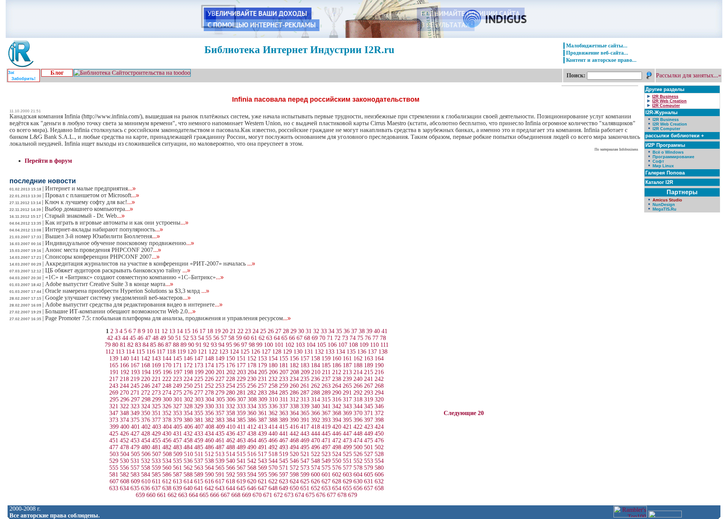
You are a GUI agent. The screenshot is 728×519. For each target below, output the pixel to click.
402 (146, 426)
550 (336, 461)
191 (114, 372)
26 (271, 331)
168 (145, 365)
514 (230, 454)
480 (145, 447)
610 (146, 481)
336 (273, 406)
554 (379, 461)
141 (135, 358)
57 (224, 338)
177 (241, 365)
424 (379, 426)
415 (283, 426)
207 (284, 372)
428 (145, 433)
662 (172, 495)
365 (304, 413)
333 (241, 406)
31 (309, 331)
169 (156, 365)
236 (315, 379)
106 (332, 344)
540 (230, 461)
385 (241, 420)
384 (230, 420)
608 (124, 481)
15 (187, 331)
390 (294, 420)
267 (368, 385)
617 (219, 481)
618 (230, 481)
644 (230, 488)
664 (193, 495)
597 (283, 474)
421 (347, 426)
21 (233, 331)
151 (241, 358)
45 (133, 338)
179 (262, 365)
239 (347, 379)
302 (188, 399)
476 (379, 440)
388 (273, 420)
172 (188, 365)
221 (156, 379)
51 (178, 338)
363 (283, 413)
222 (166, 379)
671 (267, 495)
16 (195, 331)
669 (246, 495)
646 (251, 488)
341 (326, 406)
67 (300, 338)
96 (237, 344)
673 (288, 495)
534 (166, 461)
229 (241, 379)
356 (209, 413)
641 (198, 488)
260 (294, 385)
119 (181, 351)
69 (315, 338)
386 (251, 420)
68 (307, 338)
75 (360, 338)
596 (273, 474)
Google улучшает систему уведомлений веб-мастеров (118, 297)
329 (198, 406)
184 (315, 365)
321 (113, 406)
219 (135, 379)
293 (368, 392)
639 (177, 488)
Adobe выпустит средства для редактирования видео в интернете (134, 304)
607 (114, 481)
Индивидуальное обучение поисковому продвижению (119, 243)
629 (347, 481)
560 (166, 467)
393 (326, 420)
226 (209, 379)
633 (113, 488)
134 (340, 351)
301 (177, 399)
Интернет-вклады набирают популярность (104, 229)
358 (230, 413)
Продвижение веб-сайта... (597, 53)
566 (230, 467)
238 (336, 379)
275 (177, 392)
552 (357, 461)
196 (167, 372)
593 (241, 474)
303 (199, 399)
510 (188, 454)
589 (198, 474)
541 (241, 461)
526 (357, 454)
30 (301, 331)
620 (251, 481)
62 (262, 338)
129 (287, 351)
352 (166, 413)
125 (244, 351)
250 (188, 385)
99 (259, 344)
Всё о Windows (668, 152)
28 (286, 331)
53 (193, 338)
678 (342, 495)
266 (357, 385)
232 (273, 379)
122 (213, 351)
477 (113, 447)
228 (230, 379)
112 (109, 351)
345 (368, 406)
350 (145, 413)
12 (165, 331)
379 (177, 420)
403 (156, 426)
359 (241, 413)
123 (223, 351)
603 (347, 474)
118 (171, 351)
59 (239, 338)
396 (357, 420)
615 (198, 481)
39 (369, 331)
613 (177, 481)
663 (182, 495)
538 (209, 461)
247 (156, 385)
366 (315, 413)
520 (294, 454)
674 (299, 495)
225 (198, 379)
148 (209, 358)
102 (289, 344)
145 (177, 358)
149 (219, 358)
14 (180, 331)
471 (326, 440)
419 (326, 426)
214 (357, 372)
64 (277, 338)
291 (347, 392)
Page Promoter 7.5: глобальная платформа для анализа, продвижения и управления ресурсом (168, 318)
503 (114, 454)
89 (183, 344)
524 (336, 454)
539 (219, 461)
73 (345, 338)
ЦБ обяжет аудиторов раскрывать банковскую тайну (117, 270)
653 (326, 488)
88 (176, 344)
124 (234, 351)
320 (379, 399)
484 (188, 447)
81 (123, 344)
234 (294, 379)
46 (140, 338)
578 (357, 467)
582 (124, 474)
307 (241, 399)
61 (254, 338)
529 (113, 461)
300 (167, 399)
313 (304, 399)
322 (124, 406)
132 (319, 351)
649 (283, 488)
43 (118, 338)
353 (177, 413)
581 (113, 474)
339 (304, 406)
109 (364, 344)
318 (357, 399)
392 (315, 420)
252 (209, 385)
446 (336, 433)
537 (198, 461)
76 (368, 338)
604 (357, 474)
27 (278, 331)
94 (221, 344)
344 (357, 406)
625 (304, 481)
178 (251, 365)
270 (124, 392)
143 (156, 358)
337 (283, 406)
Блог (57, 72)
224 (188, 379)
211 (326, 372)
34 (331, 331)
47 (148, 338)
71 (330, 338)
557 (135, 467)
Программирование (673, 156)
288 (315, 392)
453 (135, 440)
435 (219, 433)
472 (336, 440)
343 (347, 406)
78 (383, 338)
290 (336, 392)
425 (113, 433)
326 (166, 406)
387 (262, 420)
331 (219, 406)
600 (315, 474)
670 (257, 495)
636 (145, 488)
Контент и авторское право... (601, 60)
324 (145, 406)
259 (283, 385)
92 (206, 344)
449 (368, 433)
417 (304, 426)
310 (273, 399)
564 (209, 467)
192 (124, 372)
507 (156, 454)
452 (124, 440)
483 (177, 447)
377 (156, 420)
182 (294, 365)
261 (304, 385)
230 (251, 379)
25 (263, 331)
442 (294, 433)
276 (188, 392)
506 (146, 454)
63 (269, 338)
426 (124, 433)
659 (140, 495)
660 (150, 495)
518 (273, 454)
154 (273, 358)
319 (368, 399)
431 (177, 433)
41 (384, 331)
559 (156, 467)
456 (166, 440)
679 (352, 495)
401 (135, 426)
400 (124, 426)
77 (375, 338)
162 (357, 358)
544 (273, 461)
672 (278, 495)
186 (336, 365)
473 (347, 440)
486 (209, 447)
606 (379, 474)
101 (279, 344)
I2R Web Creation (670, 124)
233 (283, 379)
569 (262, 467)
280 (230, 392)
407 (199, 426)
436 (230, 433)
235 (304, 379)
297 (135, 399)
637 (156, 488)
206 (273, 372)
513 (219, 454)
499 (347, 447)
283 (262, 392)
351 (156, 413)
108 (353, 344)
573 (304, 467)
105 (321, 344)
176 (230, 365)
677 (331, 495)
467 (283, 440)
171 (177, 365)
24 (256, 331)
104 (310, 344)
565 (219, 467)
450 (379, 433)
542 (251, 461)
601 (326, 474)
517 (262, 454)
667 (225, 495)
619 (241, 481)
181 (283, 365)
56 (216, 338)
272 (145, 392)
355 (198, 413)
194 (146, 372)
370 (357, 413)
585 (156, 474)
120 (191, 351)
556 (124, 467)
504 (124, 454)
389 (283, 420)
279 (219, 392)
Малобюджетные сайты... (597, 45)
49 (163, 338)
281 (241, 392)
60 (246, 338)
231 (262, 379)
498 (336, 447)
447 (347, 433)
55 (209, 338)
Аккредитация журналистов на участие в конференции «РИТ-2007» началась (150, 263)
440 (273, 433)
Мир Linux (663, 166)
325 (156, 406)
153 (262, 358)
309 (262, 399)
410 (230, 426)
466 (273, 440)
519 (283, 454)
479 (135, 447)
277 (198, 392)
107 (342, 344)
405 (177, 426)
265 (347, 385)
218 (124, 379)
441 (283, 433)
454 (145, 440)
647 (262, 488)
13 (172, 331)
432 (188, 433)
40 (377, 331)
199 (199, 372)
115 (140, 351)
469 (304, 440)
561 (177, 467)
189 (368, 365)
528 (379, 454)
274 (166, 392)
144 (166, 358)
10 (150, 331)
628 (336, 481)
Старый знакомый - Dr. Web (85, 215)
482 (166, 447)
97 (244, 344)
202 (230, 372)
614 (188, 481)
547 (304, 461)
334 (251, 406)
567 (241, 467)
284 (273, 392)
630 (357, 481)
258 (273, 385)
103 (300, 344)
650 (294, 488)
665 (204, 495)
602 (336, 474)
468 (294, 440)
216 (379, 372)
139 (113, 358)
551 (347, 461)
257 (262, 385)
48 (155, 338)
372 (379, 413)
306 (230, 399)
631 (368, 481)
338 (294, 406)
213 (347, 372)
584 (145, 474)
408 (209, 426)
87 (168, 344)
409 (220, 426)
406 (188, 426)
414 (273, 426)
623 (283, 481)
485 (198, 447)
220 (145, 379)
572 (294, 467)
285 (283, 392)
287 (304, 392)
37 (354, 331)
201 (220, 372)
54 (201, 338)
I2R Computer (666, 128)
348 (124, 413)
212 (336, 372)
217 (113, 379)
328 (188, 406)
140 (124, 358)
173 (198, 365)
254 (230, 385)
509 (177, 454)
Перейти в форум (48, 160)
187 (347, 365)
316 (336, 399)
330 (209, 406)
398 (379, 420)
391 (304, 420)
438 (251, 433)
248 (166, 385)
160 (336, 358)
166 (124, 365)
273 (156, 392)
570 (273, 467)
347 (113, 413)
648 (273, 488)
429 (156, 433)
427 (135, 433)
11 (157, 331)
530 (124, 461)
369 (347, 413)
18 (210, 331)
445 (326, 433)
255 (241, 385)
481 (156, 447)
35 (339, 331)
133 (329, 351)
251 (198, 385)
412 (251, 426)
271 (135, 392)
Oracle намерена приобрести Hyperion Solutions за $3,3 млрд (127, 291)
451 (113, 440)
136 (361, 351)
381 (198, 420)
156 (294, 358)
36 (347, 331)
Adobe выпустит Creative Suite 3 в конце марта (109, 284)
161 (347, 358)
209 (305, 372)
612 (166, 481)
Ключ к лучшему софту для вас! (90, 202)
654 (336, 488)
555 (113, 467)
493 (283, 447)
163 (368, 358)
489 (241, 447)
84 (146, 344)
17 (202, 331)
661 (161, 495)
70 (322, 338)
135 (351, 351)
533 (156, 461)
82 (130, 344)
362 (273, 413)
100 (268, 344)
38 (362, 331)
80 (115, 344)
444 (315, 433)
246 (145, 385)
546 (294, 461)
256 (251, 385)
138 (383, 351)
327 (177, 406)
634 (124, 488)
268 (379, 385)
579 (368, 467)
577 (347, 467)
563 (198, 467)
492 (273, 447)
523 (326, 454)
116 (150, 351)
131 (308, 351)
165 (113, 365)
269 (113, 392)
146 (188, 358)
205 (262, 372)
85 (153, 344)
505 (135, 454)
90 (191, 344)
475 (368, 440)
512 (209, 454)
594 (251, 474)
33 (324, 331)
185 (326, 365)
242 (379, 379)
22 (240, 331)
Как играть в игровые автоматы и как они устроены (116, 222)
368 (336, 413)
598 (294, 474)
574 (315, 467)
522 (315, 454)
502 (379, 447)
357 (219, 413)
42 (110, 338)
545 (283, 461)
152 (251, 358)
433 (198, 433)
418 (315, 426)
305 (220, 399)
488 (230, 447)
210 (315, 372)
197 (177, 372)
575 (326, 467)
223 (177, 379)
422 (357, 426)
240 (357, 379)
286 (294, 392)
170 (166, 365)
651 (304, 488)
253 (219, 385)
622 (273, 481)
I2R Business (666, 119)
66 (292, 338)
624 (294, 481)
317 (347, 399)
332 (230, 406)
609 (135, 481)
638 (166, 488)
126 (255, 351)
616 (209, 481)
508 (167, 454)
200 (209, 372)
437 (241, 433)
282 (251, 392)
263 (326, 385)
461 (219, 440)
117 (161, 351)
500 (357, 447)
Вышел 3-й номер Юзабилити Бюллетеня (102, 236)
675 (310, 495)
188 (357, 365)
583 (135, 474)
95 (229, 344)
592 (230, 474)
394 (336, 420)
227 (219, 379)
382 (209, 420)
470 (315, 440)
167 (135, 365)
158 (315, 358)
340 (315, 406)
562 (188, 467)
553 (368, 461)
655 (347, 488)
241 (368, 379)
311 (283, 399)
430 (166, 433)
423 (368, 426)
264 (336, 385)
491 (262, 447)
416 (294, 426)
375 (135, 420)
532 (145, 461)
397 (368, 420)
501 (368, 447)
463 (241, 440)
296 (124, 399)
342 (336, 406)
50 (171, 338)
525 (347, 454)
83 (138, 344)
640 (188, 488)
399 (114, 426)
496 (315, 447)
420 (336, 426)
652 (315, 488)
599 (304, 474)
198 (188, 372)
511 (199, 454)
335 (262, 406)
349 (135, 413)
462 (230, 440)
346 (379, 406)
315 (326, 399)
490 (251, 447)
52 (186, 338)
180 (273, 365)
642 (209, 488)
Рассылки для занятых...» (688, 75)
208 (294, 372)
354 (188, 413)
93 (214, 344)
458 (188, 440)
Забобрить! (23, 78)
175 (219, 365)
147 (198, 358)
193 (135, 372)
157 (304, 358)
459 (198, 440)
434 (209, 433)
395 (347, 420)
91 (199, 344)
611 (156, 481)
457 (177, 440)
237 (326, 379)
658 (379, 488)
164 (379, 358)
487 (219, 447)
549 (326, 461)
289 (326, 392)
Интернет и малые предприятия (90, 188)
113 (120, 351)
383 (219, 420)
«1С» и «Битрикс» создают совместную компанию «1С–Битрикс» (134, 277)
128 (276, 351)
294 (379, 392)
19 (218, 331)
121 (202, 351)
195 (156, 372)
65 (284, 338)
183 (304, 365)
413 (262, 426)
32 (316, 331)
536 (188, 461)
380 (188, 420)
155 (283, 358)
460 (209, 440)
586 (166, 474)
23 (248, 331)
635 (135, 488)
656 (357, 488)
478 (124, 447)
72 (337, 338)
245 (135, 385)
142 (145, 358)
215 (368, 372)
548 (315, 461)
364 (294, 413)
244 (124, 385)
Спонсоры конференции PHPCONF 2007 (102, 256)
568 (251, 467)
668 (235, 495)
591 (219, 474)
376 (145, 420)
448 (357, 433)
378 (166, 420)
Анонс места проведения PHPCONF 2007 (103, 250)
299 (156, 399)
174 (209, 365)
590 (209, 474)
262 (315, 385)
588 (188, 474)
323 (135, 406)
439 (262, 433)
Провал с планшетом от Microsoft (92, 195)
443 (304, 433)
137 (372, 351)
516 (251, 454)
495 (304, 447)
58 (231, 338)
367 (326, 413)
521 (304, 454)
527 (368, 454)
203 (241, 372)
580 (379, 467)
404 (167, 426)
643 (219, 488)
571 (283, 467)
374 (124, 420)
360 (251, 413)
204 (252, 372)
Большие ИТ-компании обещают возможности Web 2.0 (120, 311)
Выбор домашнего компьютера (89, 209)
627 (326, 481)
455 (156, 440)
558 (145, 467)
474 (357, 440)
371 (368, 413)
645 (241, 488)
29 (293, 331)
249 (177, 385)
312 (294, 399)
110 (374, 344)
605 (368, 474)
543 (262, 461)
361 (262, 413)
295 (114, 399)
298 (146, 399)
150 (230, 358)
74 (353, 338)
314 (315, 399)
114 (130, 351)
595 (262, 474)
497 (326, 447)
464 (251, 440)
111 (384, 344)
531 (135, 461)
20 (225, 331)
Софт (658, 161)
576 (336, 467)
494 (294, 447)
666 (214, 495)
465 (262, 440)
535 (177, 461)
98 (252, 344)
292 (357, 392)
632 (379, 481)
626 (315, 481)
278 (209, 392)
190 (379, 365)
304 (209, 399)
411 (241, 426)
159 (326, 358)
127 (266, 351)
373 (113, 420)
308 (252, 399)
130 (298, 351)
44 (125, 338)
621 (262, 481)
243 (113, 385)
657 (368, 488)
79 (108, 344)
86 (161, 344)
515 (241, 454)
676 (320, 495)
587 (177, 474)
